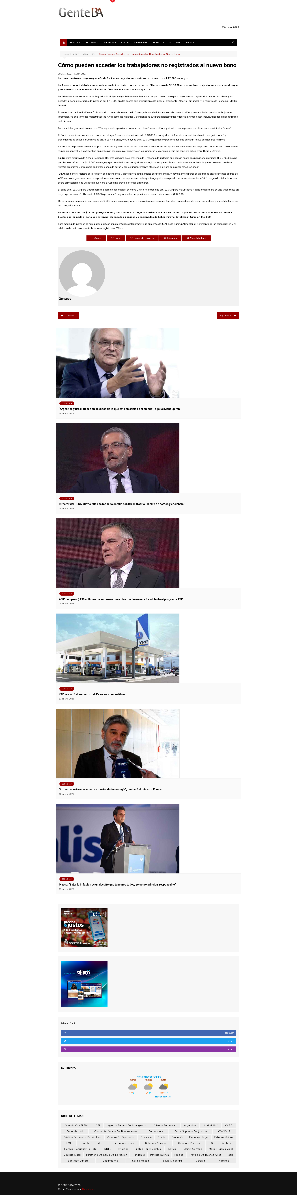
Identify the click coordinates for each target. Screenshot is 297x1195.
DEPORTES (140, 42)
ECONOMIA (92, 42)
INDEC (107, 1148)
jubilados (172, 237)
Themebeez (88, 1189)
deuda (162, 1137)
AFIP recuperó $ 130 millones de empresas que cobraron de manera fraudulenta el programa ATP (121, 599)
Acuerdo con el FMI (76, 1125)
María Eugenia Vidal (221, 1148)
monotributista (198, 237)
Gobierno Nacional (156, 1143)
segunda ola (110, 1160)
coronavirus (156, 1131)
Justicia (172, 1148)
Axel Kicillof (210, 1125)
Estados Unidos (223, 1137)
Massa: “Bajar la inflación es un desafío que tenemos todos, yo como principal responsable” (117, 884)
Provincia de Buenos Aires (205, 1154)
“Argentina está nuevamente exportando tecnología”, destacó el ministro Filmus (110, 789)
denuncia (146, 1137)
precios (178, 1154)
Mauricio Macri (72, 1154)
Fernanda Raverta (144, 237)
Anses (97, 237)
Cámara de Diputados (121, 1137)
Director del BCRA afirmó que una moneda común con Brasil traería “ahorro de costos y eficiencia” (122, 504)
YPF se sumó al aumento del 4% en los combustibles (92, 694)
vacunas (224, 1160)
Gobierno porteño (189, 1143)
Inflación (123, 1148)
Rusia (230, 1154)
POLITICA (75, 42)
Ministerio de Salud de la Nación (106, 1154)
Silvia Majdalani (172, 1160)
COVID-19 (224, 1131)
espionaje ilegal (198, 1137)
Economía (177, 1137)
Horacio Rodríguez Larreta (80, 1148)
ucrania (200, 1160)
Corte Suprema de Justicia (190, 1131)
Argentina (190, 1125)
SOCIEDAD (109, 42)
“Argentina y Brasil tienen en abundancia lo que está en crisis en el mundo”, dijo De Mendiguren (119, 408)
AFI (98, 1125)
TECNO (190, 42)
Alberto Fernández (165, 1125)
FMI (68, 1143)
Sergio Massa (140, 1160)
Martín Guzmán (193, 1148)
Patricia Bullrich (159, 1154)
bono (118, 237)
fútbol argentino (124, 1143)
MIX (178, 42)
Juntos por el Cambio (148, 1148)
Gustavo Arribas (221, 1143)
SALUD (125, 42)
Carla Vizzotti (75, 1131)
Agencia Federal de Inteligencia (126, 1125)
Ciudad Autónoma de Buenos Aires (115, 1131)
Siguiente (225, 315)
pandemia (139, 1154)
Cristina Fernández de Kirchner (82, 1137)
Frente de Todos (92, 1143)
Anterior (71, 315)
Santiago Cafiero (78, 1160)
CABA (228, 1125)
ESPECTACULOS (162, 42)
